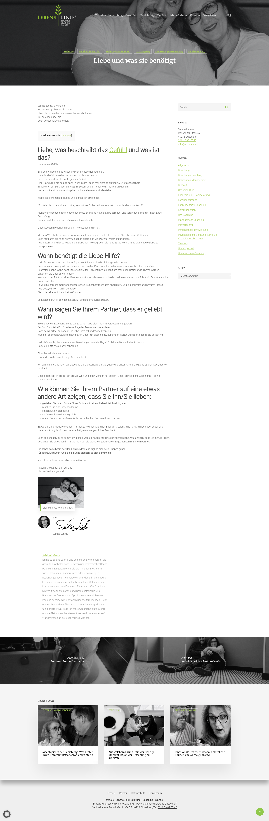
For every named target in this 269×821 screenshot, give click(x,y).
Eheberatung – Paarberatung (194, 195)
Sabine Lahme (51, 555)
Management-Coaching (191, 219)
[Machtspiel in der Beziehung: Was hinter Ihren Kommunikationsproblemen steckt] (68, 734)
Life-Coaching (185, 214)
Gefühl (118, 150)
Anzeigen (67, 135)
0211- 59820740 (187, 140)
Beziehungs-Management (118, 51)
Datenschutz (138, 793)
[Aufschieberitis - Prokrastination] (201, 660)
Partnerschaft (185, 224)
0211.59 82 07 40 (167, 807)
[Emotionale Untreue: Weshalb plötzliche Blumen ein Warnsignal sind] (200, 734)
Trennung (183, 243)
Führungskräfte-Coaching (192, 205)
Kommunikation (187, 209)
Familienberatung (196, 51)
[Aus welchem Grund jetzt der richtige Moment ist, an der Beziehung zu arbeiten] (134, 734)
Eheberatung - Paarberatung (169, 51)
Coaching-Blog (143, 51)
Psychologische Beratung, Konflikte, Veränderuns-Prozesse (197, 236)
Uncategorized (186, 248)
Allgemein (183, 165)
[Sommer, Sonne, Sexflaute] (67, 660)
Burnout (182, 185)
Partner (123, 793)
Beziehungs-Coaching (89, 51)
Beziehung (69, 51)
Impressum (155, 793)
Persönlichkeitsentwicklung (193, 229)
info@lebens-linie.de (189, 144)
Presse (111, 793)
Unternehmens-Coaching (191, 253)
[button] (7, 814)
